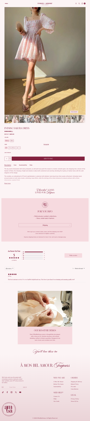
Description (7, 165)
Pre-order (73, 386)
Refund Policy (74, 384)
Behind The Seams (58, 384)
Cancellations (74, 389)
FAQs (55, 399)
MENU (6, 3)
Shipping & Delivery (76, 381)
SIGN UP (25, 387)
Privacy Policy (75, 399)
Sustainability (23, 165)
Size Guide (56, 401)
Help (31, 165)
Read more (7, 183)
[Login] (76, 3)
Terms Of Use (74, 401)
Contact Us (57, 396)
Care (15, 165)
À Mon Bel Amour (58, 381)
